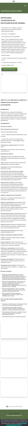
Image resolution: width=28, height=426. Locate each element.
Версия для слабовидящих (15, 406)
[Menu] (25, 6)
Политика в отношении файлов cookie (13, 425)
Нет (26, 423)
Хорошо (23, 423)
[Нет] (21, 425)
